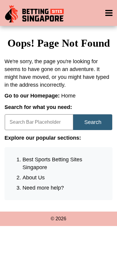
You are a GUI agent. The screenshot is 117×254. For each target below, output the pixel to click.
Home (68, 96)
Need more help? (43, 188)
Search (92, 122)
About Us (33, 178)
